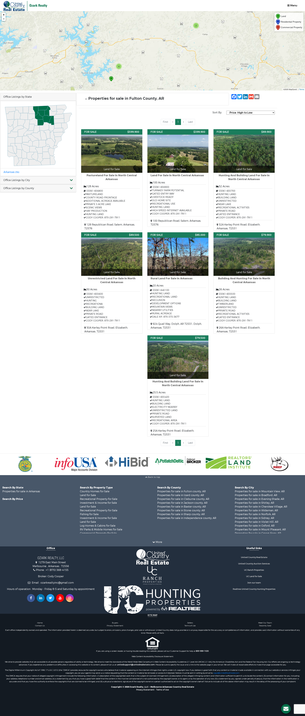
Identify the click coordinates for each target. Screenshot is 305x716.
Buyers (115, 623)
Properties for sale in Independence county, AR (186, 518)
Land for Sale (88, 495)
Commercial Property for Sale (98, 533)
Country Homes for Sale (94, 491)
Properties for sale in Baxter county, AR (181, 506)
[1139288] (111, 79)
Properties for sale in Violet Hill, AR (256, 522)
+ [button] (4, 14)
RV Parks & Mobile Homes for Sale (101, 529)
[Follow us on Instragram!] (70, 598)
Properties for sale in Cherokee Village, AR (261, 506)
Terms (301, 89)
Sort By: (217, 112)
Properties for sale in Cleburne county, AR (183, 499)
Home (40, 623)
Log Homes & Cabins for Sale (97, 525)
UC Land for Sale (254, 576)
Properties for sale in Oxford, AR (254, 525)
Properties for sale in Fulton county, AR (181, 491)
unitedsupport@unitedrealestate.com (136, 664)
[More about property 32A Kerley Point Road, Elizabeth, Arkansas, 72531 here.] (244, 179)
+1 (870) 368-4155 (57, 570)
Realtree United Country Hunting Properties (254, 589)
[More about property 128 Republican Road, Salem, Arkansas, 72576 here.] (111, 179)
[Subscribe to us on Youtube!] (60, 598)
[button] (38, 180)
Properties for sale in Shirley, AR (254, 502)
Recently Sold (265, 625)
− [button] (4, 18)
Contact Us (40, 625)
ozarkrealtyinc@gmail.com (57, 582)
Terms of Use (190, 625)
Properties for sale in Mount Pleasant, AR (260, 529)
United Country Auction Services (254, 563)
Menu (293, 5)
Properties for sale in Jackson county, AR (182, 502)
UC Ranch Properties (254, 570)
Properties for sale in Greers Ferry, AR (258, 533)
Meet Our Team (265, 623)
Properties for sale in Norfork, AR (255, 514)
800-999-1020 (202, 651)
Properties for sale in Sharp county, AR (181, 514)
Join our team (254, 583)
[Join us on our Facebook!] (31, 598)
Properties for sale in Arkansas (21, 491)
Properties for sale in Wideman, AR (256, 510)
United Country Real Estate (254, 557)
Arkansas (11, 172)
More (158, 542)
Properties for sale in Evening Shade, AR (259, 499)
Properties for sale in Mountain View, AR (260, 491)
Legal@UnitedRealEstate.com (226, 673)
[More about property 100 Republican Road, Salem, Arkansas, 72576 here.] (178, 178)
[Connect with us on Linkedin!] (41, 598)
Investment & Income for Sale (98, 502)
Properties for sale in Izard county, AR (180, 495)
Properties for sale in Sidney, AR (254, 518)
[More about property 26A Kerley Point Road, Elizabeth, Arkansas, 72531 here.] (244, 282)
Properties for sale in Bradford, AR (256, 495)
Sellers (190, 623)
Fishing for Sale (89, 514)
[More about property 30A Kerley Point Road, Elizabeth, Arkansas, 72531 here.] (111, 282)
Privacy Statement (115, 625)
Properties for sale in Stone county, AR (181, 510)
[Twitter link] (50, 598)
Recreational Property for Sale (98, 499)
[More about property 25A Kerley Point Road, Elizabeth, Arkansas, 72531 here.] (178, 386)
